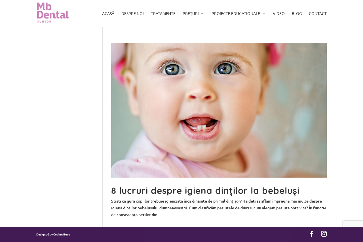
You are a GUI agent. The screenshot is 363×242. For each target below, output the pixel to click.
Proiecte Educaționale (236, 13)
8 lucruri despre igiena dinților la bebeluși (205, 190)
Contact (318, 13)
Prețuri (191, 13)
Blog (297, 13)
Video (279, 13)
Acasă (108, 13)
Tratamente (163, 13)
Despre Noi (132, 13)
